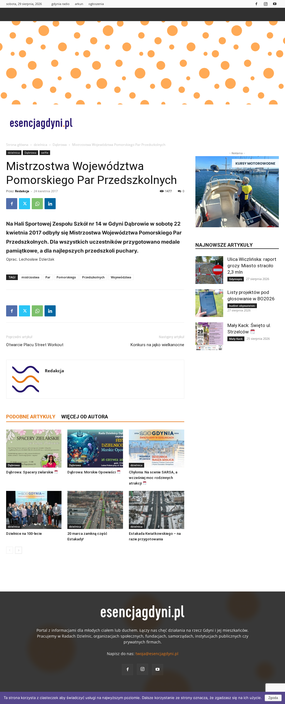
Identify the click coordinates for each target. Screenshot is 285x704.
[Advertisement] (142, 63)
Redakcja (22, 191)
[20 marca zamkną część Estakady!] (95, 510)
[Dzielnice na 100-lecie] (34, 510)
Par (47, 277)
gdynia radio (60, 4)
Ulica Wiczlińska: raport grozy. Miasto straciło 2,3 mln (251, 265)
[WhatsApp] (37, 203)
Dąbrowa (60, 144)
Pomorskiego (66, 277)
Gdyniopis (235, 279)
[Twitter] (24, 203)
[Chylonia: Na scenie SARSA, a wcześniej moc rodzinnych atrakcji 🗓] (156, 449)
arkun (79, 4)
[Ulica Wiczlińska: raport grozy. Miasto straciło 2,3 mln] (209, 270)
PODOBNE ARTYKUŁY (30, 417)
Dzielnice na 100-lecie (24, 533)
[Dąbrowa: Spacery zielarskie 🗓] (34, 449)
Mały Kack (236, 339)
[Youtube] (275, 4)
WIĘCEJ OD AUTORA (84, 417)
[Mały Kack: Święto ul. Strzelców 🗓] (209, 336)
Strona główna (17, 144)
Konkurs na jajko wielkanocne (157, 344)
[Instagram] (265, 4)
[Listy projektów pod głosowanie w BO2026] (209, 303)
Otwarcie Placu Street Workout (34, 344)
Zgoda (273, 698)
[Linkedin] (50, 203)
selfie (44, 152)
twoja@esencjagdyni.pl (157, 653)
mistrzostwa (30, 277)
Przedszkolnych (93, 277)
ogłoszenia (96, 4)
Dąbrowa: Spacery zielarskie (30, 472)
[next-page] (18, 550)
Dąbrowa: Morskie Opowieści (92, 472)
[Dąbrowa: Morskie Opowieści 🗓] (95, 449)
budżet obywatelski (242, 306)
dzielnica (40, 144)
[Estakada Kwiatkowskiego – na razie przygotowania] (156, 510)
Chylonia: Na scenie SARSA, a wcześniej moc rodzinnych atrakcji (153, 477)
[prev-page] (9, 550)
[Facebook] (256, 4)
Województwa (121, 277)
